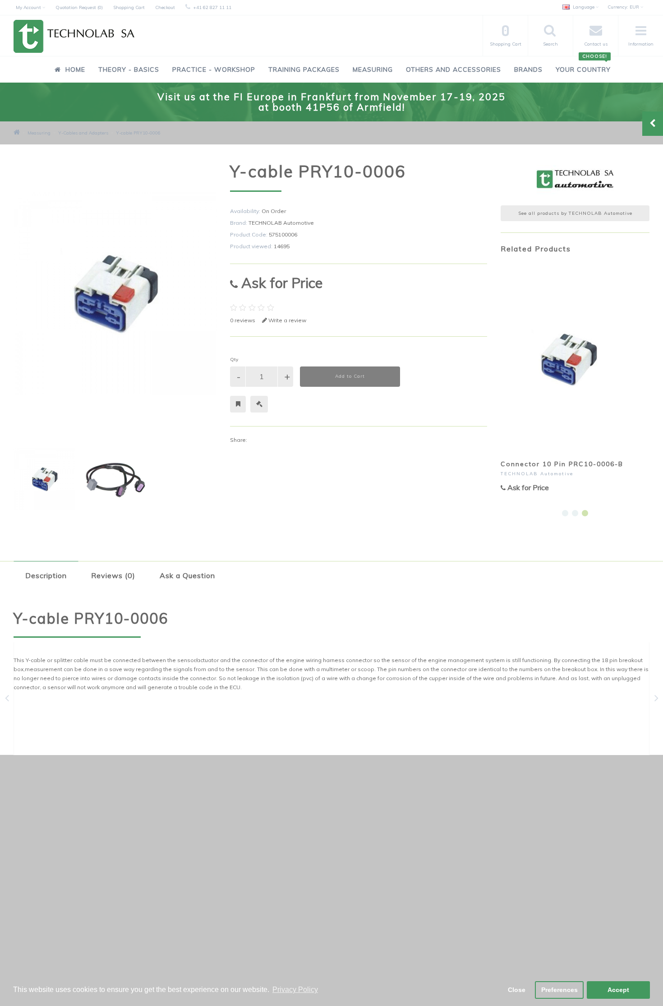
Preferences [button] (559, 989)
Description (46, 575)
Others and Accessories (453, 69)
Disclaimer (35, 896)
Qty (234, 359)
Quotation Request (263, 873)
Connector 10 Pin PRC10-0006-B (562, 464)
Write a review (286, 320)
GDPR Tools (36, 849)
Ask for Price (280, 283)
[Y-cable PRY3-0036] (7, 699)
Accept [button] (618, 989)
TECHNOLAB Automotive (281, 222)
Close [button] (516, 989)
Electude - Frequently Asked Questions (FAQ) (81, 873)
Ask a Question (187, 575)
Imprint (30, 920)
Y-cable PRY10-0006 (138, 133)
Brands (528, 69)
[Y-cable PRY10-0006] (44, 479)
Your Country (583, 65)
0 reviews (242, 320)
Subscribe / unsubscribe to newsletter (504, 861)
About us (33, 931)
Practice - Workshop (213, 69)
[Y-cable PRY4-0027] (656, 699)
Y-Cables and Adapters (83, 133)
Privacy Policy (38, 884)
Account (248, 861)
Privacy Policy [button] (295, 989)
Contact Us (252, 849)
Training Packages (304, 69)
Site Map (33, 943)
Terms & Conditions (47, 908)
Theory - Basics (128, 69)
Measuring (373, 69)
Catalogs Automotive (49, 861)
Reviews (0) (113, 575)
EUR (624, 7)
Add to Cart (350, 376)
